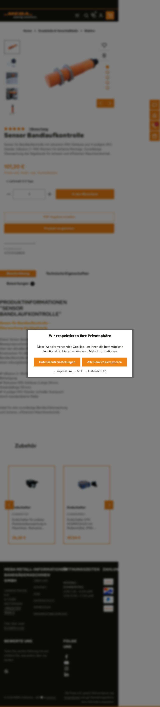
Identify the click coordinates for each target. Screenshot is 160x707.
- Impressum (63, 371)
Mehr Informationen (103, 351)
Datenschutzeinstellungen (57, 362)
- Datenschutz (96, 371)
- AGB (79, 371)
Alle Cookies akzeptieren (104, 362)
